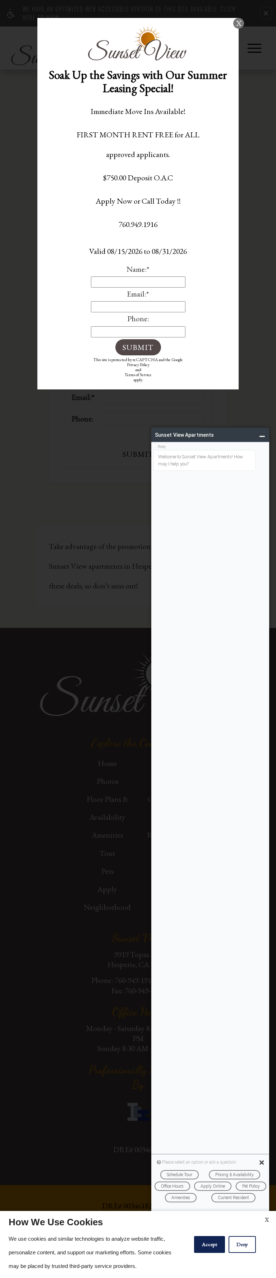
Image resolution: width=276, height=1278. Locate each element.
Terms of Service (138, 374)
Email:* (138, 293)
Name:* (138, 269)
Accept (209, 1244)
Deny (242, 1244)
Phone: (138, 318)
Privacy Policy (138, 364)
